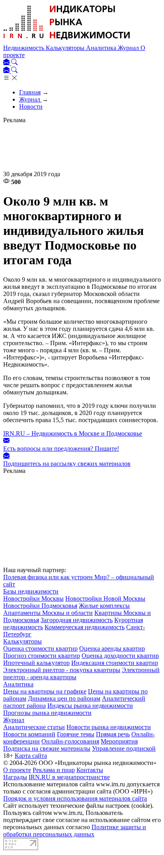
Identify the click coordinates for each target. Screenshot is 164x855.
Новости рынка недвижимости (108, 727)
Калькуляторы (66, 47)
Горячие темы (75, 734)
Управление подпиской (124, 748)
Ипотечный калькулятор (36, 662)
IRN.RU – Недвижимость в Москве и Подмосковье (72, 433)
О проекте (17, 770)
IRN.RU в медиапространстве (69, 777)
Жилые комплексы (104, 605)
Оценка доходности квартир (120, 655)
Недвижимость (24, 47)
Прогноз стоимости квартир (41, 655)
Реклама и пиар (54, 770)
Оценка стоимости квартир (40, 648)
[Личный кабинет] (7, 63)
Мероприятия (119, 741)
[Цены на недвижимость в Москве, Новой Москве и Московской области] (67, 40)
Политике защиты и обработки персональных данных (74, 831)
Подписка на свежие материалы (46, 748)
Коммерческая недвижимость (85, 627)
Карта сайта (31, 755)
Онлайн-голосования (70, 741)
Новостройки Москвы (33, 598)
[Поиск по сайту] (14, 63)
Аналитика (102, 47)
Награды (15, 777)
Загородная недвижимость (77, 620)
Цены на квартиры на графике (44, 691)
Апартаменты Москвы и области (48, 612)
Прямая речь (113, 734)
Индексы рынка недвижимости (90, 705)
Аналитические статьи (34, 727)
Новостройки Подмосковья (40, 605)
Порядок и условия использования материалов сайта (75, 798)
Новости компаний (29, 734)
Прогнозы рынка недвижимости (47, 712)
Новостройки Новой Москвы (105, 598)
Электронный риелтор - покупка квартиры (61, 670)
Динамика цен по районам (64, 698)
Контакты (89, 770)
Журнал (129, 47)
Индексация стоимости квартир (114, 662)
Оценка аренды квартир (112, 648)
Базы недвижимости (31, 591)
